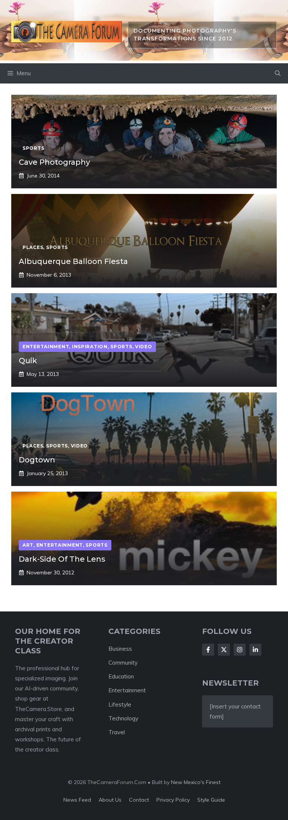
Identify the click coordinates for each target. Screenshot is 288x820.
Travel (116, 732)
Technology (123, 718)
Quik (28, 360)
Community (123, 662)
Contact (139, 799)
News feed (77, 799)
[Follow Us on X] (224, 650)
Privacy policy (173, 799)
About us (110, 799)
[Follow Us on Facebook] (208, 650)
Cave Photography (54, 162)
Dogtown (37, 459)
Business (120, 648)
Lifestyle (119, 704)
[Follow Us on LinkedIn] (255, 650)
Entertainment (127, 690)
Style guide (211, 799)
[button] (277, 73)
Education (121, 676)
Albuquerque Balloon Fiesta (73, 261)
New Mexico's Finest (195, 782)
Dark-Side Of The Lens (62, 559)
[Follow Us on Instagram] (240, 650)
